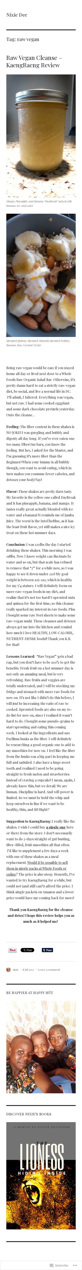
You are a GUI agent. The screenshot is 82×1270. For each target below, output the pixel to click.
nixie (16, 969)
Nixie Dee (16, 14)
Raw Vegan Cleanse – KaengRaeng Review (34, 61)
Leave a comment (49, 969)
